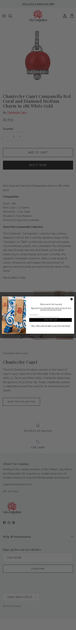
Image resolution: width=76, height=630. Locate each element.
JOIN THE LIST (50, 320)
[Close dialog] (71, 299)
